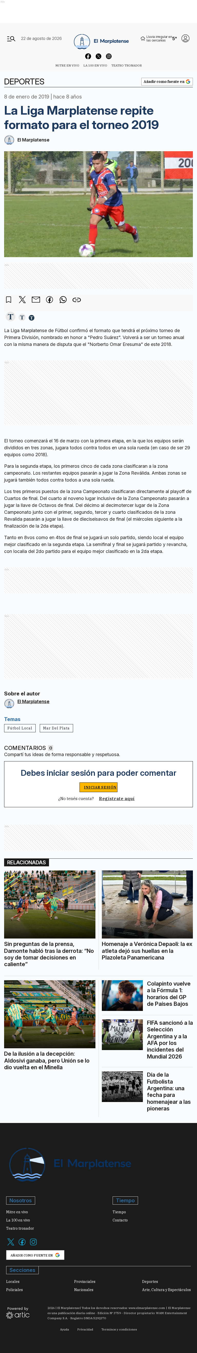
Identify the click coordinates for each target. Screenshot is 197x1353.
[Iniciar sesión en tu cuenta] (185, 38)
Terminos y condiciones (119, 1329)
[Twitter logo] (10, 1245)
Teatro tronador (126, 65)
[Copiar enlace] (76, 300)
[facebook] (49, 300)
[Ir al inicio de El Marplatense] (101, 38)
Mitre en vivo (67, 65)
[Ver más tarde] (8, 300)
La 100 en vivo (95, 65)
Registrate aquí (117, 798)
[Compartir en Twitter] (22, 300)
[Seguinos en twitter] (98, 57)
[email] (36, 300)
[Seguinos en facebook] (88, 57)
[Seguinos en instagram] (109, 57)
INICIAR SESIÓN (100, 787)
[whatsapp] (63, 300)
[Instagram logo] (33, 1245)
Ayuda (64, 1329)
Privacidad (85, 1329)
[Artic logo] (17, 1312)
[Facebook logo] (22, 1245)
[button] (10, 316)
